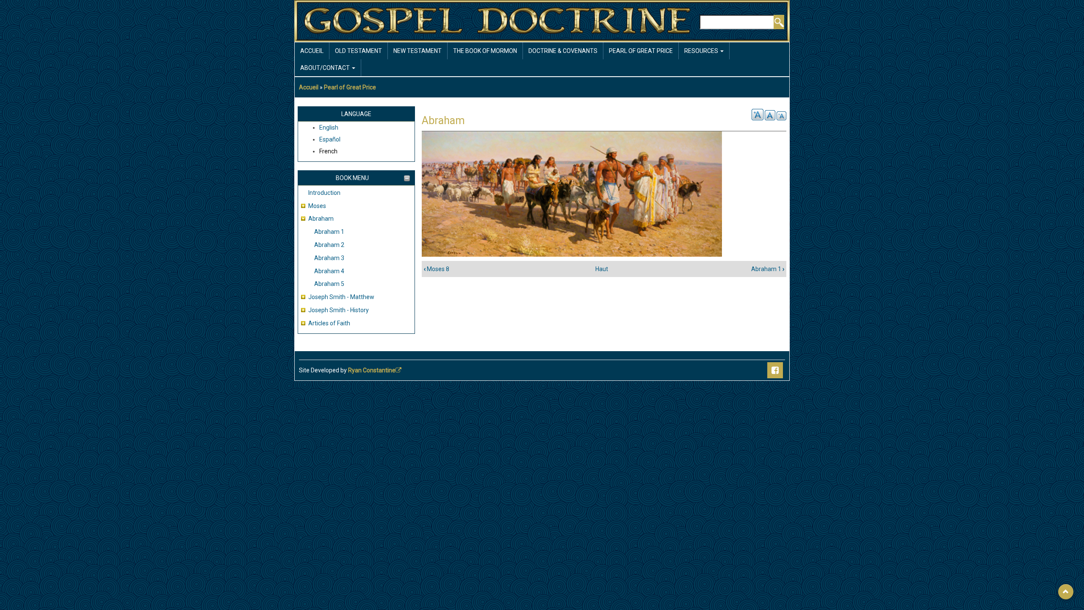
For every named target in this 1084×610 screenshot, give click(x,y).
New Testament (417, 50)
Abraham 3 (329, 258)
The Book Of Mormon (485, 50)
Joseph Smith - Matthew (341, 297)
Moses (317, 205)
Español (329, 139)
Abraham (321, 218)
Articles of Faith (329, 323)
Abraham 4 (329, 271)
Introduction (324, 192)
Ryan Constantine (371, 370)
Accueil (312, 50)
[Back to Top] (1065, 591)
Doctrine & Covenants (562, 50)
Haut (601, 269)
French (328, 151)
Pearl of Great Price (641, 50)
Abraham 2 (329, 244)
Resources (701, 50)
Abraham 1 (329, 231)
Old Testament (358, 50)
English (328, 127)
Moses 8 (436, 269)
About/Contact (325, 67)
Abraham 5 (329, 283)
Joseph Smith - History (338, 310)
